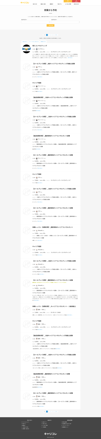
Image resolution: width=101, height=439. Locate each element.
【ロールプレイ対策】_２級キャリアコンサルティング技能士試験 (54, 117)
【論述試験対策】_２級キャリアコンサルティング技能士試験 (52, 97)
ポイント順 (34, 41)
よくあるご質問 (68, 4)
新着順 (43, 41)
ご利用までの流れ (25, 427)
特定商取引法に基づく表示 (66, 423)
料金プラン (60, 4)
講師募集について (65, 427)
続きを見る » (70, 57)
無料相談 (76, 1)
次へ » (57, 34)
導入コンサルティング (39, 46)
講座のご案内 (43, 4)
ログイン (68, 1)
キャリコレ (25, 2)
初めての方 (35, 4)
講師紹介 (51, 4)
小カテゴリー (54, 19)
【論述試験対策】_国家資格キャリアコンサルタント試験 (51, 136)
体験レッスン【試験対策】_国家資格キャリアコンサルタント (52, 227)
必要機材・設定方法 (25, 428)
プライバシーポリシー (66, 425)
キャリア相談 (36, 83)
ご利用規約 (44, 427)
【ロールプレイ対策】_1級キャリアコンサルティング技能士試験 (53, 64)
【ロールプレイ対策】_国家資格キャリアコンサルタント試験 (52, 155)
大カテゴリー (24, 19)
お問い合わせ (76, 4)
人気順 (24, 41)
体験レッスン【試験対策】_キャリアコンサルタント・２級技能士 (54, 306)
